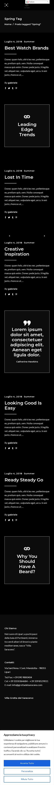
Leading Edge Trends (27, 129)
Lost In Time (18, 177)
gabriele (12, 82)
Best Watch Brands (26, 48)
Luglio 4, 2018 (13, 41)
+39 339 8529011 (39, 681)
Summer (29, 41)
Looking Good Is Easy (23, 405)
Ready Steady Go (23, 480)
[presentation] (9, 236)
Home (8, 24)
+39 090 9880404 (22, 677)
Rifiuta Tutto (27, 779)
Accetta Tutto (27, 763)
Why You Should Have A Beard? (27, 564)
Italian (31, 2)
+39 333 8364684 (18, 681)
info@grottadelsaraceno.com (27, 685)
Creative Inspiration (16, 251)
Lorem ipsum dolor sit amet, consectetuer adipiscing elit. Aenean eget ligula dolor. (27, 342)
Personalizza (27, 771)
